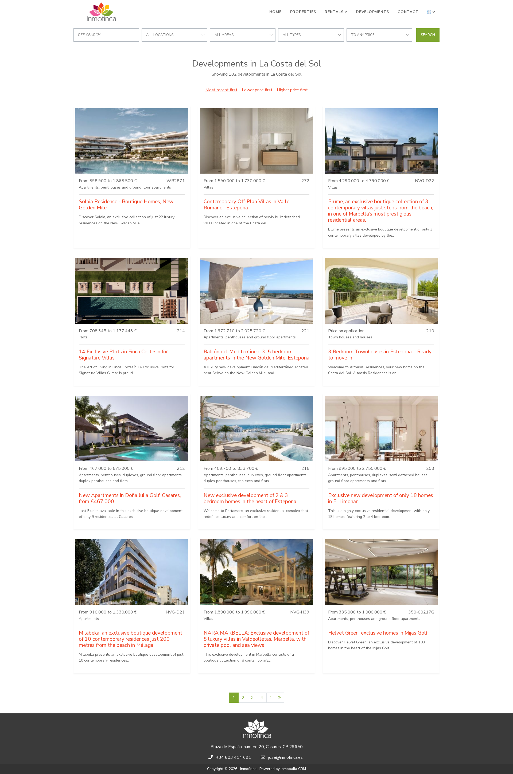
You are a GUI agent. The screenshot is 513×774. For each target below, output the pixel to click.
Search (428, 35)
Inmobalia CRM (293, 768)
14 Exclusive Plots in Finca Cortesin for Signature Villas (123, 354)
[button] (431, 12)
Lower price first (257, 90)
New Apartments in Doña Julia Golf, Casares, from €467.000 (130, 498)
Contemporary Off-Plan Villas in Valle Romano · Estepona (246, 204)
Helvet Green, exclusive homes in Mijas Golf (378, 633)
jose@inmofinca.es (285, 757)
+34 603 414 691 (233, 757)
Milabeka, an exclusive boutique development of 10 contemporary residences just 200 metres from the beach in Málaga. (130, 639)
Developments (372, 11)
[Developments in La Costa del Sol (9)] (279, 698)
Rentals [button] (334, 11)
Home (275, 11)
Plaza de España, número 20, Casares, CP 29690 (257, 747)
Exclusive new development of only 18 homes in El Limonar (380, 498)
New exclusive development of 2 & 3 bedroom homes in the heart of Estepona (250, 498)
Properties (303, 11)
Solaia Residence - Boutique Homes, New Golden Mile (126, 204)
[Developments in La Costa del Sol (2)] (270, 698)
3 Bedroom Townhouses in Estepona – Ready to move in (380, 354)
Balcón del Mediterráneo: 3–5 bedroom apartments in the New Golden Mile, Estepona (256, 354)
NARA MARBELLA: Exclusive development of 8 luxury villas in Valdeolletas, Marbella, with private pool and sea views (256, 639)
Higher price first (292, 90)
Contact (408, 11)
